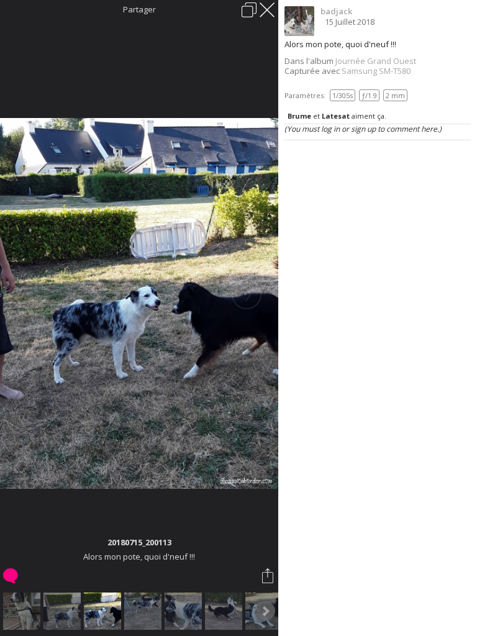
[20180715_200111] (63, 611)
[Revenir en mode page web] (249, 9)
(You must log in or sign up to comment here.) (363, 129)
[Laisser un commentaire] (11, 575)
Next (265, 611)
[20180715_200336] (144, 611)
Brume (299, 115)
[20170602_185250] (23, 611)
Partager (139, 9)
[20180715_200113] (104, 611)
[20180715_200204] (185, 611)
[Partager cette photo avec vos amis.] (268, 575)
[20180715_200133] (225, 611)
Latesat (336, 115)
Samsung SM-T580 (376, 70)
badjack (336, 11)
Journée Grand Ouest (375, 60)
